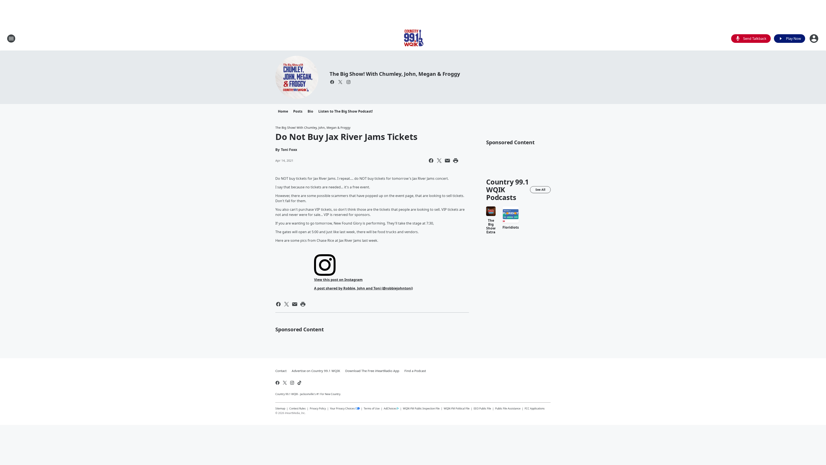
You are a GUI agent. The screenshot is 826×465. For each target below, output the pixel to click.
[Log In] (814, 38)
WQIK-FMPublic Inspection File (421, 408)
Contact (281, 371)
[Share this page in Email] (447, 161)
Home (283, 111)
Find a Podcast (415, 371)
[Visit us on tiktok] (299, 382)
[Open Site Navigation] (11, 38)
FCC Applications (535, 408)
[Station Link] (413, 38)
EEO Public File (482, 408)
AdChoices (390, 408)
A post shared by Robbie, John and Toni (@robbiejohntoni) (363, 288)
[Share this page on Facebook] (431, 161)
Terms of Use (372, 408)
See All (540, 190)
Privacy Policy (318, 408)
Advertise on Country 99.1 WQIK (316, 371)
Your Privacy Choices (342, 408)
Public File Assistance (508, 408)
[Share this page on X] (439, 161)
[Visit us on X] (340, 82)
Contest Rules (297, 408)
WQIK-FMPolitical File (457, 408)
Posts (297, 111)
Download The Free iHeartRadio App (372, 371)
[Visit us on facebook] (332, 82)
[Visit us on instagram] (348, 82)
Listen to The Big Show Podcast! (345, 111)
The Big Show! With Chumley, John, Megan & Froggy (395, 73)
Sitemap (280, 408)
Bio (310, 111)
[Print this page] (456, 161)
